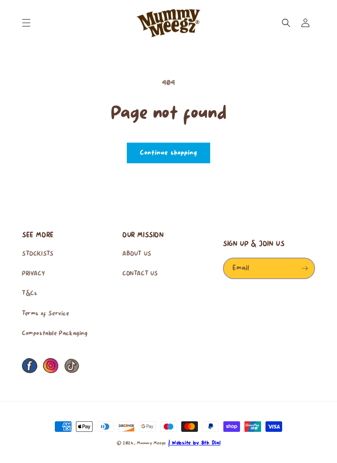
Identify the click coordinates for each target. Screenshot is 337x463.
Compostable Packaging (55, 333)
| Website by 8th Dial (194, 442)
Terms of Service (45, 314)
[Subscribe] (304, 268)
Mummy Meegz (151, 443)
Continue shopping (168, 153)
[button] (26, 22)
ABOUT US (136, 254)
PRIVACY (33, 274)
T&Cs (29, 294)
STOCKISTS (37, 254)
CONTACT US (140, 274)
